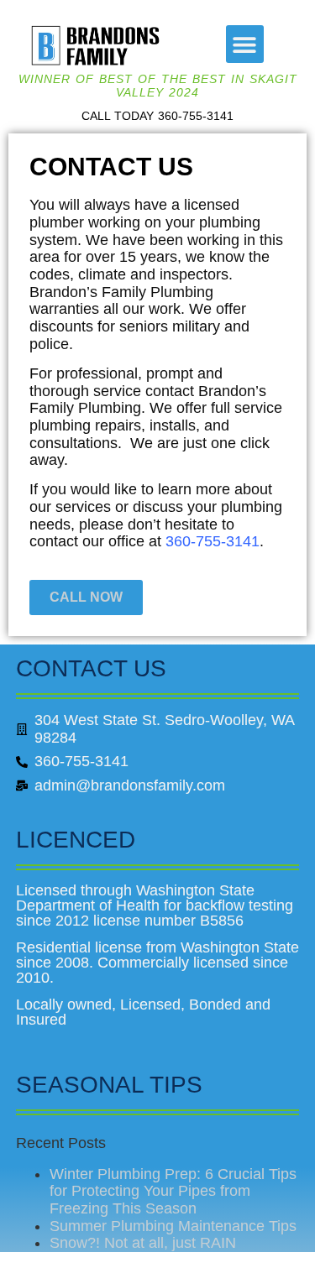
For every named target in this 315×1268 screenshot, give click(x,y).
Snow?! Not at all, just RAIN (143, 1242)
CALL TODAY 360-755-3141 (157, 116)
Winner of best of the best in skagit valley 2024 (157, 85)
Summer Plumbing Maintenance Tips (173, 1226)
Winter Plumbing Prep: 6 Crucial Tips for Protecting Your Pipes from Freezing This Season (173, 1191)
